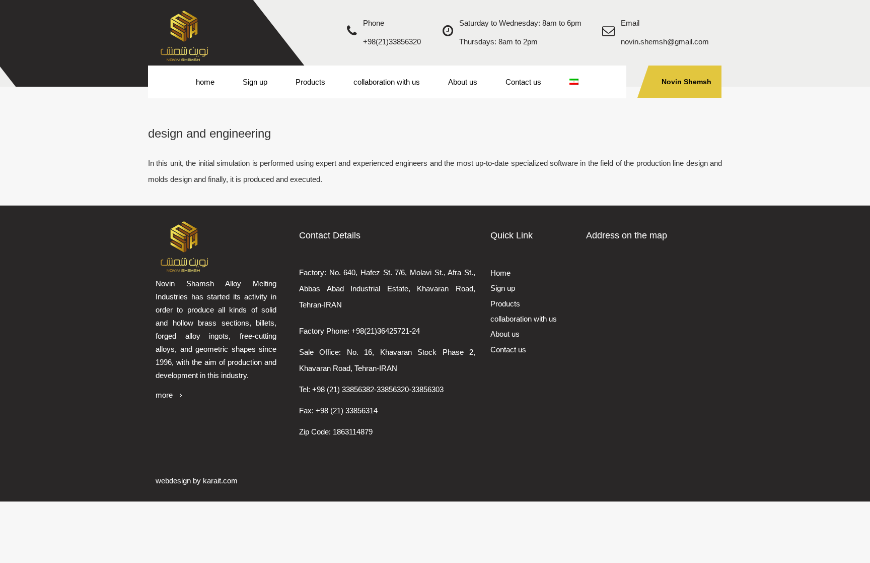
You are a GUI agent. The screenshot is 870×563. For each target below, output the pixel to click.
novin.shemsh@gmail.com (665, 41)
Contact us (523, 82)
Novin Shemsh (686, 82)
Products (310, 82)
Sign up (255, 82)
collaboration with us (386, 82)
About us (462, 82)
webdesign (173, 480)
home (205, 82)
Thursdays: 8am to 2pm (498, 41)
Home (500, 273)
